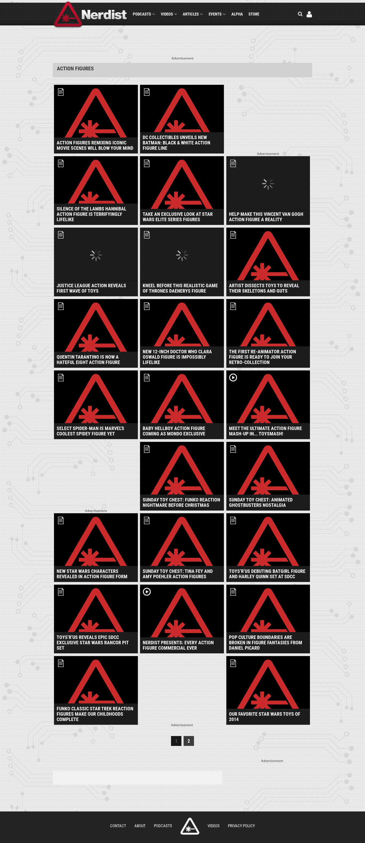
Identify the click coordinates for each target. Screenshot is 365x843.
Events (215, 14)
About (140, 825)
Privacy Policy (241, 825)
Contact (118, 825)
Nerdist (90, 15)
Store (253, 14)
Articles (191, 14)
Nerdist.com (189, 826)
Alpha (237, 14)
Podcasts (142, 14)
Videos (167, 14)
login (309, 14)
